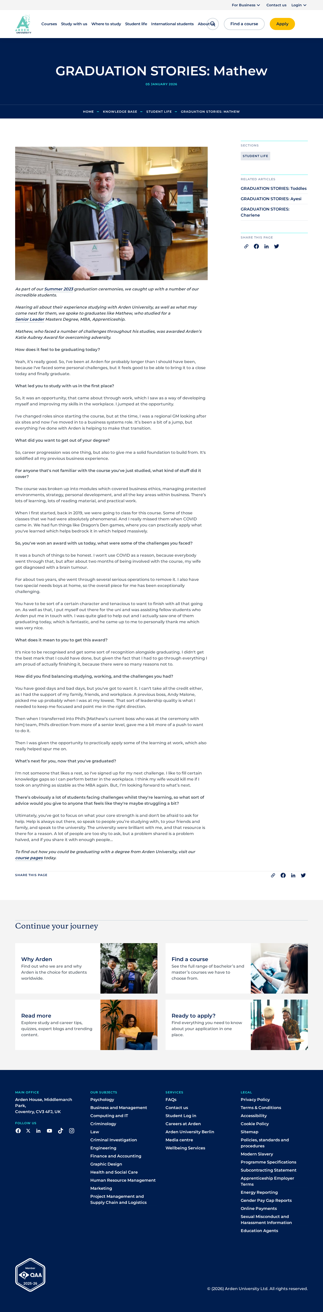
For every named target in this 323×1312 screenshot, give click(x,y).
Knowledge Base (120, 111)
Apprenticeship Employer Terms (267, 1181)
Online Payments (259, 1208)
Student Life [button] (255, 156)
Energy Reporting (259, 1192)
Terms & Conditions (261, 1107)
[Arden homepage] (23, 24)
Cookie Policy (255, 1123)
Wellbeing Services (185, 1148)
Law (94, 1131)
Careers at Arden (183, 1123)
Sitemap (249, 1131)
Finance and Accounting (115, 1156)
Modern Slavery (257, 1154)
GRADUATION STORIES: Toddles (274, 188)
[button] (246, 5)
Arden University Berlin (190, 1131)
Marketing (101, 1188)
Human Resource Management (123, 1180)
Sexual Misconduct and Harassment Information (266, 1219)
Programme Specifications (268, 1162)
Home (88, 111)
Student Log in (181, 1115)
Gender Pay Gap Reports (266, 1200)
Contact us (276, 5)
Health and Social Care (114, 1172)
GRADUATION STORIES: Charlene (265, 212)
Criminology (103, 1123)
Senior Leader (29, 319)
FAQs (171, 1099)
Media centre (179, 1140)
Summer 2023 (58, 289)
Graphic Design (106, 1164)
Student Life (159, 111)
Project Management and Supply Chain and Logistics (118, 1199)
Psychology (102, 1099)
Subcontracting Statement (269, 1170)
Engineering (103, 1148)
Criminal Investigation (113, 1140)
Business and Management (118, 1107)
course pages (29, 857)
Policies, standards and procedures (265, 1143)
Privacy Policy (255, 1099)
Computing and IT (109, 1115)
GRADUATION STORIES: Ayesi (271, 198)
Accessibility (254, 1115)
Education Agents (259, 1230)
